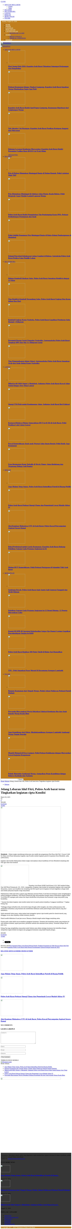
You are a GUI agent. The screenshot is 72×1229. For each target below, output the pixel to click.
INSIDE (8, 35)
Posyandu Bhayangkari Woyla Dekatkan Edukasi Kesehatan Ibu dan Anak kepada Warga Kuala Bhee (34, 1075)
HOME (8, 24)
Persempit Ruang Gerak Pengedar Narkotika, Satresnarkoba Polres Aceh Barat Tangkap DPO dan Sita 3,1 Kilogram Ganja (39, 341)
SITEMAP (9, 40)
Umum (10, 6)
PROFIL (8, 26)
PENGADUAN (10, 30)
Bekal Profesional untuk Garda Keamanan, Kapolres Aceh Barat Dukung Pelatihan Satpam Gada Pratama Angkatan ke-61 (36, 548)
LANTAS (7, 13)
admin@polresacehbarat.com (16, 1158)
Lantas (7, 1221)
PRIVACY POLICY (15, 36)
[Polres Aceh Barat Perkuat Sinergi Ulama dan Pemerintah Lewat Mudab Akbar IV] (16, 501)
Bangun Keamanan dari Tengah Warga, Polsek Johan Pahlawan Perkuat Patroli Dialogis (30, 1068)
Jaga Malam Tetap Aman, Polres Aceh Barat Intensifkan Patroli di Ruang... (30, 1175)
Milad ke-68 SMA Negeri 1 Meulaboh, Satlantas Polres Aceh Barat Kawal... (30, 1205)
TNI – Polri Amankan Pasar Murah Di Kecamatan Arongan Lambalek (35, 670)
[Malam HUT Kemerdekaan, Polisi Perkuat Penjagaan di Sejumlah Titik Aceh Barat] (16, 564)
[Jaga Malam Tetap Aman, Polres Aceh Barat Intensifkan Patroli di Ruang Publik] (16, 483)
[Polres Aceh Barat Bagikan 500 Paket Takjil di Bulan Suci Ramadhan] (16, 648)
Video (10, 8)
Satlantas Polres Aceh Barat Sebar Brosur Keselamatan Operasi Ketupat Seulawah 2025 (34, 947)
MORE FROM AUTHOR (24, 951)
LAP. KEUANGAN (12, 31)
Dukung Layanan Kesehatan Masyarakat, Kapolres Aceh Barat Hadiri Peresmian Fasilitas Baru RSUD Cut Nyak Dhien (35, 150)
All (9, 155)
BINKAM (7, 15)
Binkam (6, 784)
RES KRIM (8, 10)
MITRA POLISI (9, 16)
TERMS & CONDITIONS (17, 38)
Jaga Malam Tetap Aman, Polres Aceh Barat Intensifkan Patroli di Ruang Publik (39, 487)
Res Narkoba (9, 1224)
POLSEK (7, 18)
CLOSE (3, 1)
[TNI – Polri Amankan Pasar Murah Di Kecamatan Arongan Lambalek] (16, 667)
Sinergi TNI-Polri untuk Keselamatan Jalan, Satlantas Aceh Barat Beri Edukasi (39, 404)
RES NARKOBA (9, 11)
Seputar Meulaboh (11, 1217)
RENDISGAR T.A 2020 (16, 33)
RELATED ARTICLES (8, 951)
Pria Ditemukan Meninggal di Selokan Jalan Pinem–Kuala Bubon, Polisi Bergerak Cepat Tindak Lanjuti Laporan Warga (36, 195)
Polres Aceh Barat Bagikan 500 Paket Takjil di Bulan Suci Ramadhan (35, 652)
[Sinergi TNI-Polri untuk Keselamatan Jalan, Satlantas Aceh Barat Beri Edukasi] (16, 400)
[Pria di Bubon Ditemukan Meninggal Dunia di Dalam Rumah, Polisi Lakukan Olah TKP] (16, 169)
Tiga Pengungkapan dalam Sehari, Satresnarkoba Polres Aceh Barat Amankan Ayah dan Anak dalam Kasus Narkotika (39, 362)
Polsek (7, 1216)
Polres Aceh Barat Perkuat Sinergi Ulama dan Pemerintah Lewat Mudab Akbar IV (33, 996)
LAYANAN (9, 28)
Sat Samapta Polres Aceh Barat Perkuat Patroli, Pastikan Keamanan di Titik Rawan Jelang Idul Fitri (39, 945)
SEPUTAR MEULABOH (12, 5)
